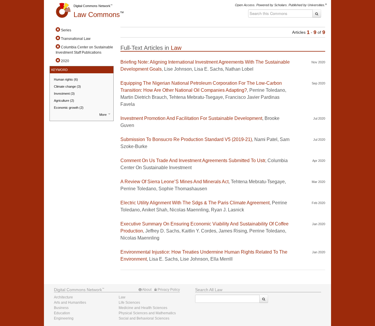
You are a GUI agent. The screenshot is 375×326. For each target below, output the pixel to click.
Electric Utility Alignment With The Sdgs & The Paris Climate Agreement (195, 202)
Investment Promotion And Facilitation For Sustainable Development (191, 118)
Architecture (63, 297)
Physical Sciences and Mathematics (147, 313)
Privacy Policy (168, 290)
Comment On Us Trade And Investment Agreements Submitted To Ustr (192, 160)
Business (61, 308)
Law (97, 14)
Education (62, 313)
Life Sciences (129, 302)
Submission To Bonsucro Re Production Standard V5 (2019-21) (186, 139)
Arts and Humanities (70, 302)
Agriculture (64, 100)
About (146, 290)
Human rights (66, 79)
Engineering (64, 318)
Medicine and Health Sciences (143, 308)
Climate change (67, 86)
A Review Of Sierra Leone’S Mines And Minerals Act (174, 181)
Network (78, 289)
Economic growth (68, 107)
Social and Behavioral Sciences (144, 318)
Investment (64, 93)
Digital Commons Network (92, 6)
